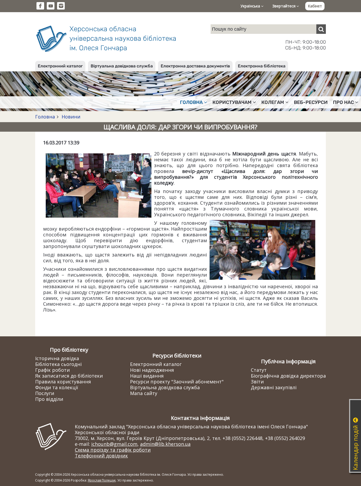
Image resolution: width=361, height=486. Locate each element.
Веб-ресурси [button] (311, 102)
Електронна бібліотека (261, 65)
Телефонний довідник (101, 455)
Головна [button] (191, 102)
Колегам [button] (272, 102)
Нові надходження (152, 370)
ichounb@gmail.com (114, 444)
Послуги (44, 393)
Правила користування (63, 381)
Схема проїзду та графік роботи (113, 450)
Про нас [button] (343, 102)
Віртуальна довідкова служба (122, 65)
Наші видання (147, 376)
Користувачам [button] (232, 102)
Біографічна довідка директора (288, 376)
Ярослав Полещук (102, 480)
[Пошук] (321, 29)
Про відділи (49, 399)
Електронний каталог (60, 65)
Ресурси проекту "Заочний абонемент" (177, 381)
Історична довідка (57, 358)
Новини (70, 116)
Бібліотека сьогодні (58, 364)
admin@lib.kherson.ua (165, 444)
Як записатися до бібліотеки (69, 376)
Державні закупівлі (274, 387)
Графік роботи (52, 370)
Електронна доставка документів (195, 65)
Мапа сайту (143, 393)
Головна (45, 116)
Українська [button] (250, 5)
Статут (259, 370)
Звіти (257, 381)
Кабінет (315, 5)
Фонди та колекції (56, 387)
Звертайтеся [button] (284, 5)
